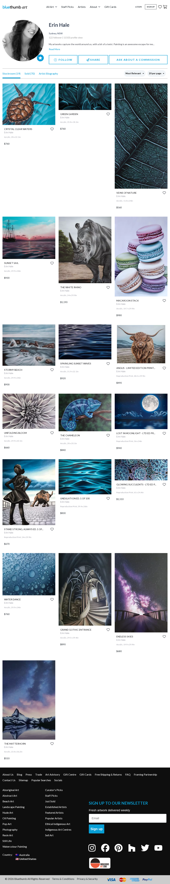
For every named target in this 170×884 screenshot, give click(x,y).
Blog (19, 774)
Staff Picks (67, 6)
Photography (9, 829)
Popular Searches (41, 780)
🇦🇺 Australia (22, 854)
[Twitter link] (147, 852)
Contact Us (8, 780)
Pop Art (6, 823)
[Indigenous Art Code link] (128, 863)
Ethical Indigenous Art (57, 823)
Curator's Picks (54, 789)
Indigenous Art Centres (58, 829)
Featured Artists (54, 812)
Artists (82, 6)
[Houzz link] (134, 852)
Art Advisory (52, 774)
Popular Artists (53, 818)
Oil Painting (9, 818)
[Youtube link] (161, 852)
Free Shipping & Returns (108, 774)
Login (138, 6)
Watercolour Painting (14, 846)
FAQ (127, 774)
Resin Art (7, 835)
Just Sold (50, 801)
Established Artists (56, 806)
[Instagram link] (94, 852)
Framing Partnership (145, 774)
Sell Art (49, 835)
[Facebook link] (107, 852)
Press (29, 774)
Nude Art (7, 812)
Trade (38, 774)
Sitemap (23, 780)
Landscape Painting (13, 806)
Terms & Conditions (63, 878)
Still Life (7, 840)
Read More (54, 49)
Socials (58, 780)
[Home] (14, 7)
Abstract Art (9, 795)
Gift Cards (110, 6)
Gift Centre (69, 774)
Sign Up (151, 6)
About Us (7, 774)
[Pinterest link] (121, 852)
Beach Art (8, 801)
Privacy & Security (87, 878)
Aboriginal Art (10, 789)
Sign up (96, 829)
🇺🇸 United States (25, 858)
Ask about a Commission (138, 59)
